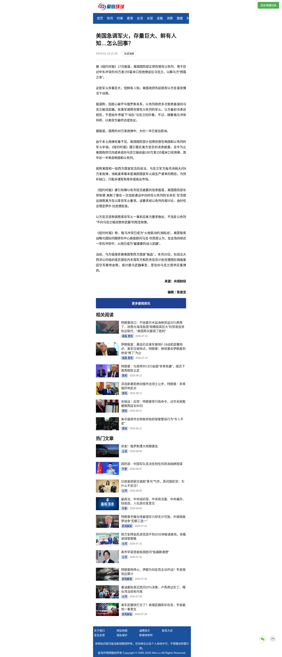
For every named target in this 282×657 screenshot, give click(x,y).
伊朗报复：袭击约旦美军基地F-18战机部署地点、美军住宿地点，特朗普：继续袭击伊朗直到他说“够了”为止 (153, 349)
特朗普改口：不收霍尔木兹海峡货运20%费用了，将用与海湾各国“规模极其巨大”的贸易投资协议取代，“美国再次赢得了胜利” (152, 327)
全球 (150, 18)
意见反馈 (99, 635)
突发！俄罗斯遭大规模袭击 (139, 446)
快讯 (110, 18)
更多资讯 (141, 303)
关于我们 (99, 630)
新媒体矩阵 (146, 635)
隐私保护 (122, 635)
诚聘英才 (144, 630)
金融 (160, 18)
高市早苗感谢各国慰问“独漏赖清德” (145, 552)
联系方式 (167, 630)
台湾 (140, 18)
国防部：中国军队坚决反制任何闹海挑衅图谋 (151, 464)
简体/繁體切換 (268, 5)
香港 (130, 18)
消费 (170, 18)
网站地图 (122, 630)
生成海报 (129, 53)
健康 (180, 18)
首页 (100, 18)
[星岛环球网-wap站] (113, 7)
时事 (120, 18)
